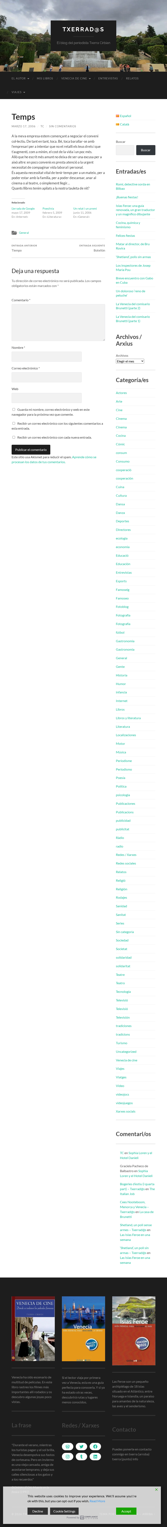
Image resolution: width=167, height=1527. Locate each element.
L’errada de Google (23, 208)
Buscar (120, 141)
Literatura (123, 726)
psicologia (123, 795)
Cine (119, 410)
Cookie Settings (64, 1511)
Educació (122, 555)
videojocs (122, 1094)
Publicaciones (125, 803)
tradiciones (124, 1026)
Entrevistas (108, 78)
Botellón (92, 248)
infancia (121, 692)
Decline (37, 1511)
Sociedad (122, 940)
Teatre (120, 974)
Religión (121, 889)
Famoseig (122, 589)
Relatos (132, 78)
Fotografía (123, 615)
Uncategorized (126, 1051)
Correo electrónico (26, 368)
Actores (121, 393)
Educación (123, 564)
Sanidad (121, 906)
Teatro (120, 983)
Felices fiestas (125, 235)
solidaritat (123, 966)
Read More (97, 1501)
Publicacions (125, 812)
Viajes (17, 92)
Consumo (123, 461)
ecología (121, 538)
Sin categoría (125, 932)
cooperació (123, 470)
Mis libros (45, 78)
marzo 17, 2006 (24, 126)
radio (119, 846)
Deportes (122, 521)
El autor (19, 78)
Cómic (120, 444)
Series (120, 923)
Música (121, 752)
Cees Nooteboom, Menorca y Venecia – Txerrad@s (134, 1207)
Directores (123, 530)
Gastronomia (125, 641)
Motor (120, 743)
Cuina (120, 487)
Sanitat (121, 914)
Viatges (121, 1077)
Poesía (120, 778)
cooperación (124, 478)
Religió (120, 880)
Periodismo (124, 769)
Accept (126, 1511)
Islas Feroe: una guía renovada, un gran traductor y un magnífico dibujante (135, 210)
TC (42, 126)
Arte (119, 401)
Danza (120, 513)
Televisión (123, 1017)
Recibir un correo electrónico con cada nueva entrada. (54, 437)
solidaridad (124, 957)
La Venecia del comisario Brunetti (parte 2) (133, 306)
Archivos (122, 355)
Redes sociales (126, 863)
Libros (120, 709)
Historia (121, 675)
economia (123, 547)
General (24, 232)
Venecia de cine (74, 78)
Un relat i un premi (85, 208)
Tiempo (24, 248)
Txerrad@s (83, 29)
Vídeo (120, 1086)
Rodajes (121, 897)
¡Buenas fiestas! (127, 197)
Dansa (120, 504)
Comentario (21, 300)
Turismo (121, 1043)
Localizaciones (126, 735)
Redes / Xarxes (126, 855)
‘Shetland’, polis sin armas (133, 257)
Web (15, 389)
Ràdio (120, 838)
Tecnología (123, 991)
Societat (121, 949)
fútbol (120, 632)
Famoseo (122, 598)
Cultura (121, 495)
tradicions (123, 1034)
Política (121, 786)
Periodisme (124, 761)
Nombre (18, 347)
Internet (121, 701)
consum (121, 453)
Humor (121, 684)
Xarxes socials (125, 1111)
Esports (121, 581)
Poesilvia (48, 208)
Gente (120, 666)
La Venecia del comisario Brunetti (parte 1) (133, 319)
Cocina (121, 435)
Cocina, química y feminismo (128, 225)
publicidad (123, 820)
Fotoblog (122, 606)
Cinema (121, 418)
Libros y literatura (128, 718)
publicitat (122, 829)
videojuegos (124, 1103)
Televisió (122, 1000)
